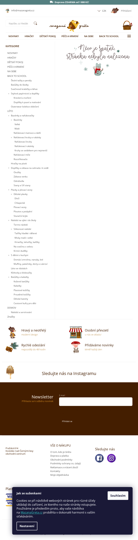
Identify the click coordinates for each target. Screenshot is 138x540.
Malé (17, 128)
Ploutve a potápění (23, 211)
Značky (11, 316)
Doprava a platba (59, 455)
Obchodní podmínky (61, 459)
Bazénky (18, 119)
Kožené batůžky (21, 281)
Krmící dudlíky (20, 250)
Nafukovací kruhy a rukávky (27, 137)
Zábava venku (20, 176)
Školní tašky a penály (21, 80)
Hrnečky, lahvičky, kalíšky (27, 242)
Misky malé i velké (24, 237)
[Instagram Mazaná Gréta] (112, 458)
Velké (17, 124)
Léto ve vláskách (19, 268)
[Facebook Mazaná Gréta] (100, 458)
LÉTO (10, 111)
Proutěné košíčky (22, 294)
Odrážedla (19, 181)
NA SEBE (11, 71)
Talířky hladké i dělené (26, 233)
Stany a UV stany (22, 185)
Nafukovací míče (22, 154)
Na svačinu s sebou (23, 246)
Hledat (35, 23)
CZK (104, 10)
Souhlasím (118, 496)
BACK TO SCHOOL (17, 76)
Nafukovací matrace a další (27, 132)
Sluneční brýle (21, 215)
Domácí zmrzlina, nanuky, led (28, 259)
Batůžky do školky (20, 84)
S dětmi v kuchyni (19, 255)
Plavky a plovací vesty (21, 189)
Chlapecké (20, 202)
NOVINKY (12, 53)
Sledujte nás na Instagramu (69, 373)
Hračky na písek (19, 163)
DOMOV (11, 307)
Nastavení (27, 526)
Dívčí (17, 198)
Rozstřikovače (20, 159)
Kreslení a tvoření (22, 97)
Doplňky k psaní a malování (27, 102)
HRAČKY (11, 57)
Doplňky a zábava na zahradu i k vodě (30, 167)
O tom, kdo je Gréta (60, 452)
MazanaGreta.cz (32, 512)
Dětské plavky (20, 194)
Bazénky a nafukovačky (22, 115)
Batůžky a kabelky (20, 277)
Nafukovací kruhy (23, 141)
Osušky (17, 172)
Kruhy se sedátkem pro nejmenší (31, 150)
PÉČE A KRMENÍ (15, 66)
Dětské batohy (21, 298)
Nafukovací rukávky (24, 146)
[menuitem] (14, 36)
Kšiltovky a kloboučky (21, 272)
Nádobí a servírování (21, 312)
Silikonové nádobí (22, 229)
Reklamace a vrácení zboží (64, 467)
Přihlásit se (67, 421)
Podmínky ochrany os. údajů (65, 463)
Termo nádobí (21, 224)
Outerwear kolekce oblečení (25, 106)
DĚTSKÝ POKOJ (15, 62)
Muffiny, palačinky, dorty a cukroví (30, 263)
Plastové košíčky (22, 290)
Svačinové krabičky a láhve (24, 89)
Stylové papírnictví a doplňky (25, 93)
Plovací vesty (20, 207)
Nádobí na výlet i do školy (23, 220)
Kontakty (55, 471)
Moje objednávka (59, 474)
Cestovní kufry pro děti (25, 303)
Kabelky (17, 285)
